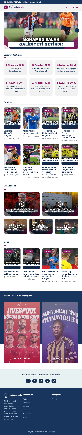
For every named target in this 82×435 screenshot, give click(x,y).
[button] (6, 7)
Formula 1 (55, 399)
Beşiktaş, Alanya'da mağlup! (31, 2)
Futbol (25, 399)
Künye (25, 418)
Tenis (25, 410)
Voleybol (26, 406)
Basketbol (26, 403)
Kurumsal (27, 413)
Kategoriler (28, 395)
